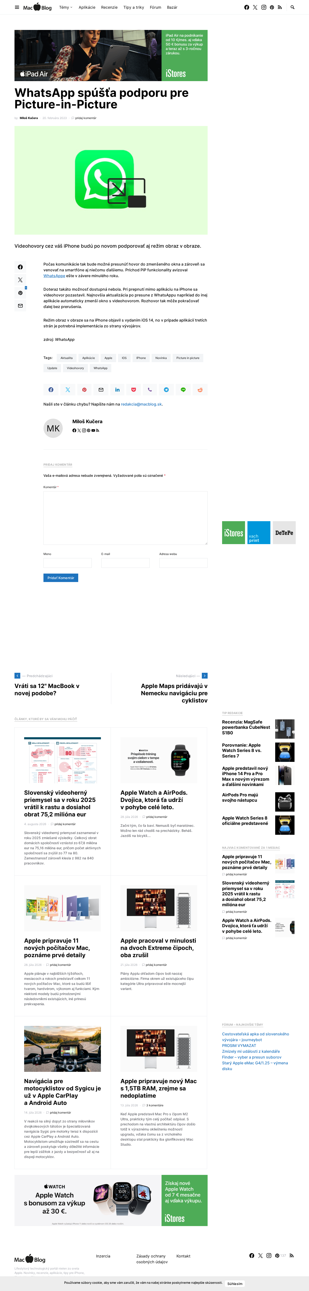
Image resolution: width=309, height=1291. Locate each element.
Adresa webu (168, 554)
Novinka (161, 358)
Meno (47, 554)
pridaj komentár (85, 118)
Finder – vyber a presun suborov (251, 1057)
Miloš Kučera (29, 118)
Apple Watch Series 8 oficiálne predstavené (245, 820)
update (52, 368)
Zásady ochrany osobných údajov (152, 1259)
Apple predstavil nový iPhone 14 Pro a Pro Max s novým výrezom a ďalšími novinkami (245, 776)
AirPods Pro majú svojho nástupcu (240, 797)
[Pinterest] (272, 7)
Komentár (51, 487)
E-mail (105, 554)
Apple (108, 358)
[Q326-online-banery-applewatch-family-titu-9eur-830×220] (111, 1200)
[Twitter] (255, 7)
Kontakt (183, 1256)
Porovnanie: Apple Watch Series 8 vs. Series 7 (241, 750)
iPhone (141, 358)
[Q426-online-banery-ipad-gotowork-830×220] (111, 55)
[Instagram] (263, 7)
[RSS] (280, 7)
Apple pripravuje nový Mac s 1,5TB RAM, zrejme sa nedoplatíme (158, 1088)
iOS (124, 358)
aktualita (67, 358)
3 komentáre (154, 1105)
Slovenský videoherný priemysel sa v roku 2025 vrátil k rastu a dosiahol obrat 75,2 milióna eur (60, 803)
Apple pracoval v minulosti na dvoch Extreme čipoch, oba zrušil (158, 948)
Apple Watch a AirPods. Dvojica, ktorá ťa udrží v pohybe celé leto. (153, 800)
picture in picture (187, 358)
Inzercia (103, 1256)
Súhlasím (234, 1284)
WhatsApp (100, 368)
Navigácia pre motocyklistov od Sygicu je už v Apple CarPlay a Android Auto (62, 1092)
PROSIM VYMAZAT (239, 1045)
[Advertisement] (111, 627)
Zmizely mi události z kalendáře (251, 1051)
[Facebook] (246, 7)
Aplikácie (88, 358)
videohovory (75, 368)
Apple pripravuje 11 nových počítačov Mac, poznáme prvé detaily (57, 948)
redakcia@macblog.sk (141, 404)
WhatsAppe (54, 275)
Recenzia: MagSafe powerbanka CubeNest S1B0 (246, 727)
